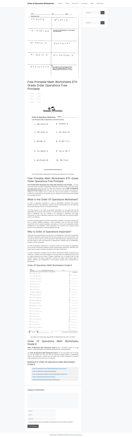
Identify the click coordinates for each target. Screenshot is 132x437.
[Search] (103, 12)
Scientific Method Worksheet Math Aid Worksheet (46, 379)
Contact (67, 3)
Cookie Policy (84, 3)
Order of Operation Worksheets (41, 3)
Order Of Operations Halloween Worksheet (44, 371)
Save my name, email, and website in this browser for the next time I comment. (51, 422)
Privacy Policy (99, 3)
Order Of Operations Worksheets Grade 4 (43, 376)
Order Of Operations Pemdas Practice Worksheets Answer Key (49, 374)
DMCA (92, 3)
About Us (60, 3)
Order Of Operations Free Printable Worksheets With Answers (49, 368)
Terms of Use (75, 3)
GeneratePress (78, 434)
